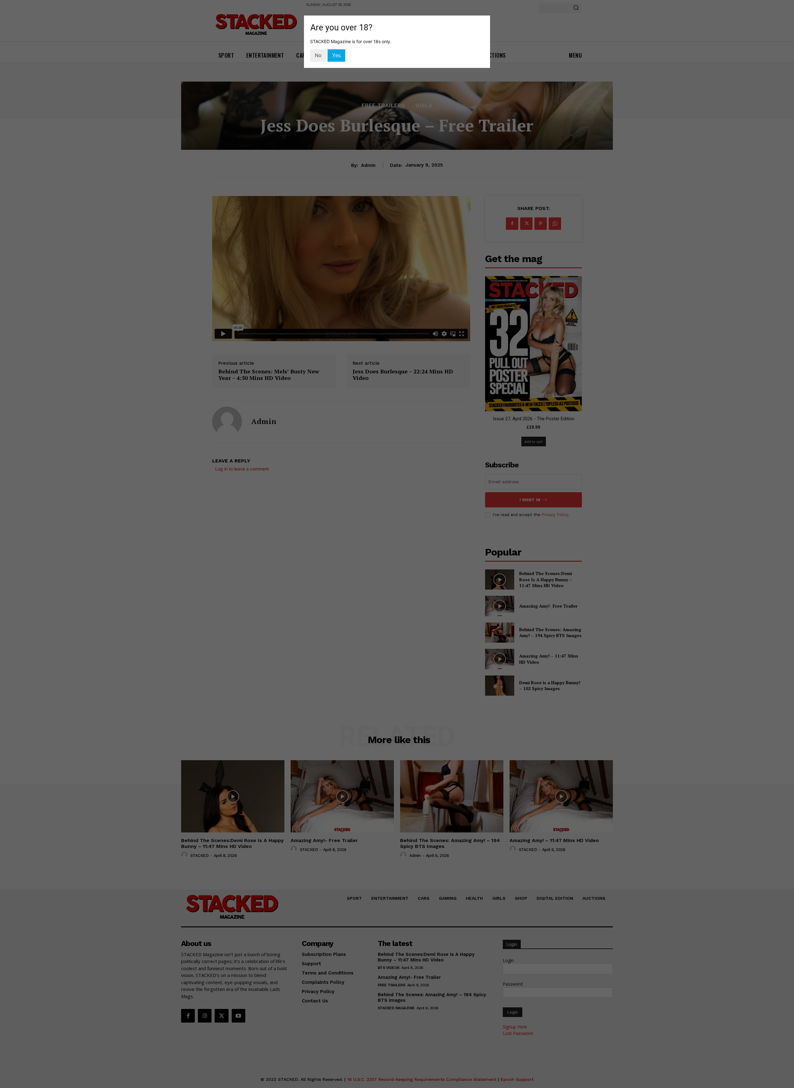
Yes (336, 55)
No (318, 55)
